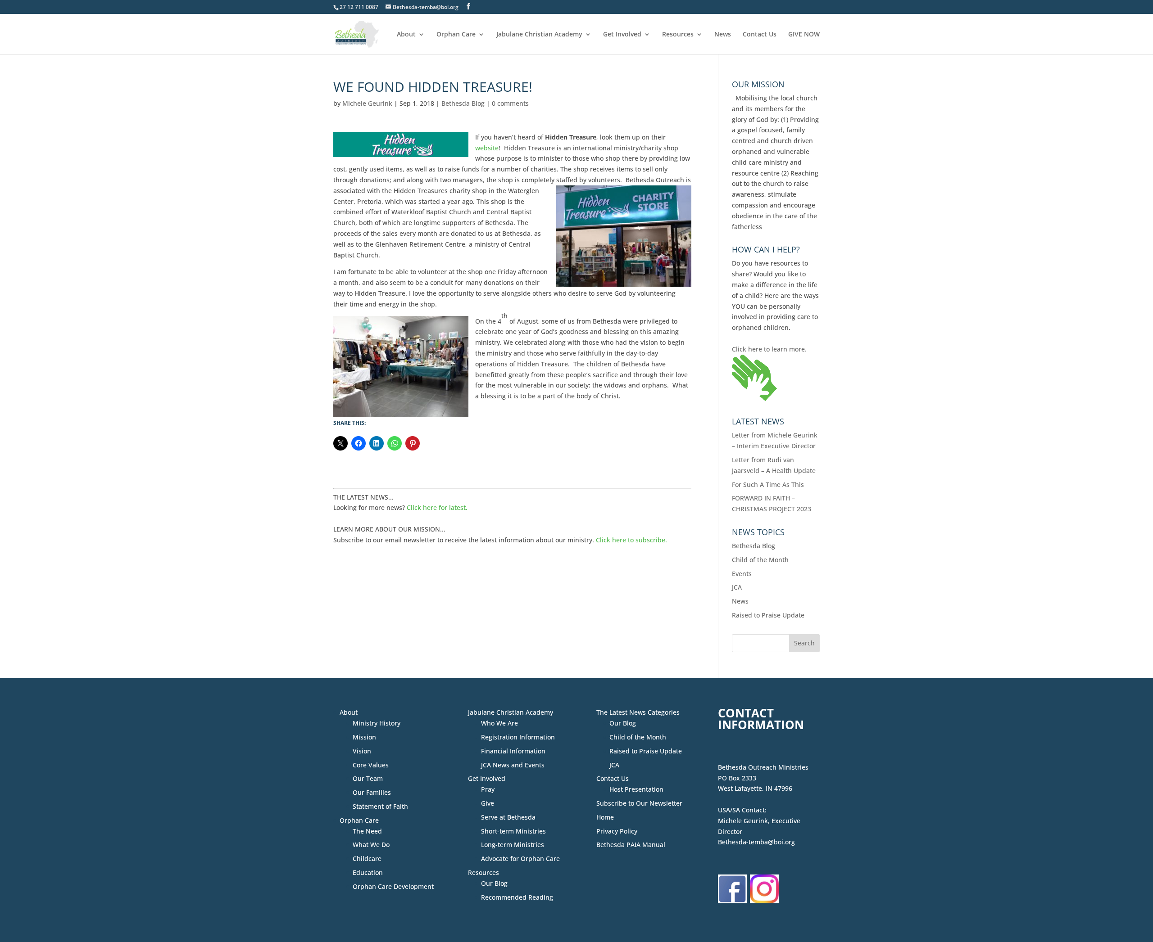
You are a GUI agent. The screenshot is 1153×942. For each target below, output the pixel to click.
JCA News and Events (513, 765)
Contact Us (759, 34)
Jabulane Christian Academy (539, 34)
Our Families (372, 792)
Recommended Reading (517, 897)
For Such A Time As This (768, 484)
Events (742, 573)
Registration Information (518, 737)
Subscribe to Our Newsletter (639, 803)
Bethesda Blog (463, 103)
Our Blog (494, 883)
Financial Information (513, 751)
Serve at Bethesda (508, 817)
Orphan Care (456, 34)
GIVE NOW (804, 34)
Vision (362, 751)
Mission (364, 737)
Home (605, 817)
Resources (678, 34)
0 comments (510, 103)
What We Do (371, 844)
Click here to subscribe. (631, 540)
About (406, 34)
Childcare (367, 858)
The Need (367, 831)
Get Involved (622, 34)
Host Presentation (636, 789)
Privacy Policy (616, 831)
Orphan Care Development (393, 886)
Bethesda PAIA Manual (630, 844)
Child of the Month (760, 559)
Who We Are (499, 723)
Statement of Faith (380, 806)
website (487, 148)
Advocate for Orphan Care (520, 858)
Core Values (371, 765)
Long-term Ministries (512, 844)
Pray (488, 789)
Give (487, 803)
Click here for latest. (437, 507)
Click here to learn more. (769, 349)
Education (368, 872)
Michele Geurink (367, 103)
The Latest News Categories (638, 712)
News (722, 34)
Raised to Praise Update (768, 615)
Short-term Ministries (513, 831)
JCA (737, 587)
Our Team (368, 778)
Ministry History (376, 723)
